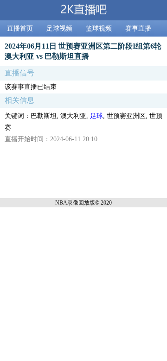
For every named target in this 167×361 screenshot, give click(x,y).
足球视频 (59, 28)
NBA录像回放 (72, 202)
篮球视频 (99, 28)
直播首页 (20, 28)
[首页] (83, 10)
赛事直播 (138, 28)
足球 (96, 115)
